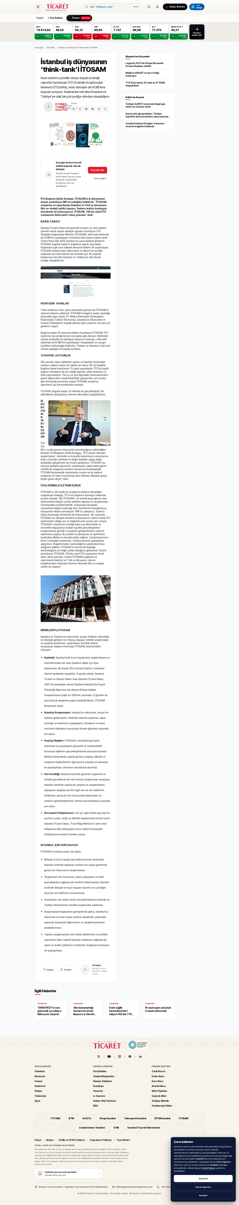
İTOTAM (55, 1118)
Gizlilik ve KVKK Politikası (71, 1140)
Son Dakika (99, 1071)
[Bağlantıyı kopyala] (105, 109)
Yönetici (96, 965)
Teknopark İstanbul (135, 1118)
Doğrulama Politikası (101, 1140)
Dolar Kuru (158, 1076)
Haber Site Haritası (104, 1100)
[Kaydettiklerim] (149, 6)
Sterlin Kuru (159, 1086)
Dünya (38, 1091)
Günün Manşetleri (103, 1076)
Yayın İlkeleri (123, 1140)
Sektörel (40, 1086)
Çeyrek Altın (159, 1095)
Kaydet (67, 969)
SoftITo (86, 1118)
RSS (95, 1105)
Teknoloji (40, 1095)
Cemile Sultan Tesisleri (92, 1127)
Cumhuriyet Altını (162, 1105)
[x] (98, 1056)
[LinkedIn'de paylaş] (92, 109)
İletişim (49, 1140)
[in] (140, 1056)
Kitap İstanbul (107, 1118)
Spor (37, 1100)
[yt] (109, 1056)
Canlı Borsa (158, 1071)
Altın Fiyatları (159, 1091)
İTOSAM (183, 1118)
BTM (71, 1118)
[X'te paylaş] (73, 109)
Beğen (50, 969)
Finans (38, 1081)
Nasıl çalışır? (100, 178)
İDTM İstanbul (162, 1118)
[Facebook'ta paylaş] (80, 109)
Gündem (51, 47)
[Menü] (38, 6)
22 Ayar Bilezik (160, 1100)
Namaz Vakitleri (102, 1081)
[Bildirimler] (157, 6)
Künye (38, 1140)
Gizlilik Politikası (208, 1168)
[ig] (119, 1056)
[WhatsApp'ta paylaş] (86, 109)
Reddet (203, 1195)
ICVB (116, 1127)
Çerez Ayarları (203, 1187)
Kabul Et (203, 1178)
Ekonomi (40, 1076)
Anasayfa (39, 47)
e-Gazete (99, 1095)
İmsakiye (98, 1086)
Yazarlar (98, 1091)
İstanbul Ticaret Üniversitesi (143, 1127)
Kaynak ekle (97, 170)
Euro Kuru (157, 1081)
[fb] (130, 1056)
